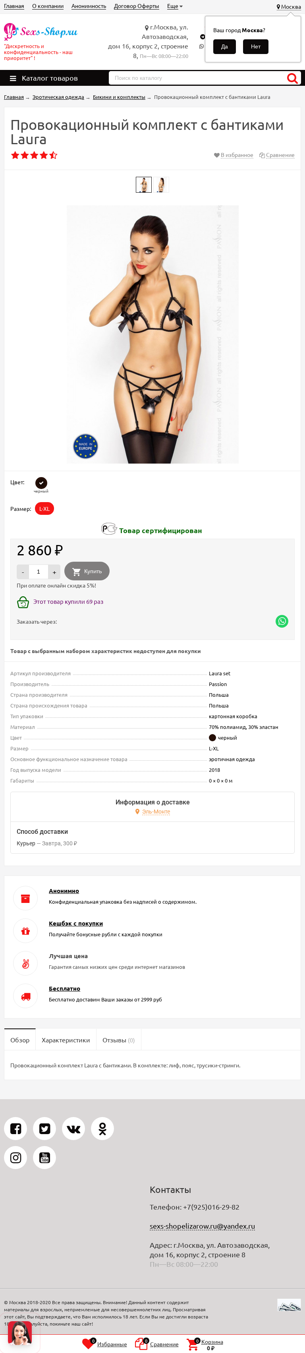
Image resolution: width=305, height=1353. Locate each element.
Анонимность (88, 5)
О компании (48, 5)
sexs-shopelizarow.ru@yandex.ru (202, 1226)
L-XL (44, 508)
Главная (14, 5)
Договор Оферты (136, 5)
